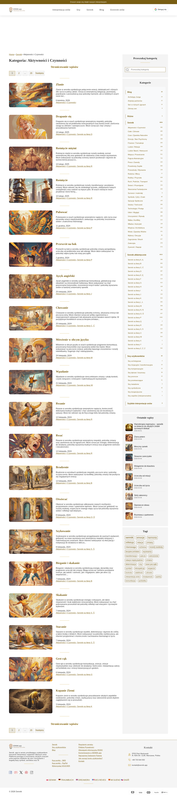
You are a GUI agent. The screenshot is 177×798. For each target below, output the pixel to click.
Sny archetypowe (145, 361)
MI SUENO (115, 780)
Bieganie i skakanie (68, 563)
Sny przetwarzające (145, 380)
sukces (143, 556)
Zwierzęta (145, 243)
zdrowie (149, 572)
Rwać (59, 435)
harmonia (152, 537)
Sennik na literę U (145, 333)
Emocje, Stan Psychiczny (145, 139)
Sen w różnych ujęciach (145, 105)
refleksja (130, 542)
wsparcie (151, 568)
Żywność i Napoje (145, 247)
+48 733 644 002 (138, 760)
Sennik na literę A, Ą (145, 260)
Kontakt (81, 761)
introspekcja (139, 568)
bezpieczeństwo (133, 552)
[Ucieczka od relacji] (129, 480)
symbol (128, 568)
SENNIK (52, 780)
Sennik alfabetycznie (145, 255)
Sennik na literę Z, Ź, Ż (145, 348)
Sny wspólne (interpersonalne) (145, 396)
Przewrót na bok (66, 244)
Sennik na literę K (84, 706)
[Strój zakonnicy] (129, 499)
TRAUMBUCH (67, 780)
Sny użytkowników (145, 356)
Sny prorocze (145, 376)
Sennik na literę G (84, 675)
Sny (78, 10)
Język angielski (65, 275)
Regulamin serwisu (86, 744)
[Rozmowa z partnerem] (129, 519)
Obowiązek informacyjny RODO (91, 750)
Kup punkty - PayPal (59, 763)
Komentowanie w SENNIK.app (90, 753)
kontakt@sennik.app (139, 765)
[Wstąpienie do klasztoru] (129, 470)
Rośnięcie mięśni (66, 148)
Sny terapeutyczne (145, 392)
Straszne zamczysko (143, 456)
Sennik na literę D (84, 134)
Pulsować (61, 212)
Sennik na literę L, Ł (145, 302)
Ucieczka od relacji (142, 476)
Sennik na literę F (145, 279)
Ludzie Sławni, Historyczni (145, 151)
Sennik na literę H (145, 287)
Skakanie (61, 594)
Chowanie (62, 307)
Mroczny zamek (141, 447)
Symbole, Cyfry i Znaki (145, 197)
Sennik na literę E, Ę (145, 275)
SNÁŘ (126, 780)
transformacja (131, 556)
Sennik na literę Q (145, 321)
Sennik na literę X (145, 341)
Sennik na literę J (84, 294)
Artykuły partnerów (145, 101)
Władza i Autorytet (145, 224)
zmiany (150, 542)
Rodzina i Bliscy (145, 174)
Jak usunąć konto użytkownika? (91, 758)
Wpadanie (62, 371)
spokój (158, 577)
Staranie (61, 626)
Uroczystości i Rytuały (145, 216)
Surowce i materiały (145, 193)
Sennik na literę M (84, 358)
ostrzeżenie (153, 556)
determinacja (131, 564)
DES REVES (100, 780)
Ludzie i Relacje (145, 147)
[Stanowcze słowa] (129, 509)
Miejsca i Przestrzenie (145, 155)
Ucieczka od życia (142, 486)
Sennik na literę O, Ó (86, 517)
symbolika (142, 581)
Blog (102, 10)
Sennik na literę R (84, 166)
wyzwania (147, 552)
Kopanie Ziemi (65, 690)
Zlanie (60, 84)
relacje (140, 542)
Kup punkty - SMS (59, 760)
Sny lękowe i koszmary (145, 373)
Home (11, 54)
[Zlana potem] (129, 441)
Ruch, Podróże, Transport (145, 182)
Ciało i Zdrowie (145, 131)
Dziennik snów (117, 10)
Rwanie (60, 403)
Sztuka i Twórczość (145, 205)
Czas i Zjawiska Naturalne (145, 135)
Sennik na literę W (85, 385)
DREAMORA (84, 780)
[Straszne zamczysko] (129, 460)
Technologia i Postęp (145, 208)
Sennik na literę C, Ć (86, 326)
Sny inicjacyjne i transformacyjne (145, 365)
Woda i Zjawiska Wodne (145, 232)
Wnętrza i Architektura (145, 228)
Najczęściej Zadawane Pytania (90, 756)
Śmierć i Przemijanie (145, 185)
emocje (140, 537)
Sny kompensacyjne (145, 369)
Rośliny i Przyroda (145, 178)
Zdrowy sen (145, 109)
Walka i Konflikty (145, 220)
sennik (129, 537)
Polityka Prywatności (86, 747)
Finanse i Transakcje (145, 143)
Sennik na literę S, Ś (86, 549)
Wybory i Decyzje (145, 235)
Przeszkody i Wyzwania (145, 170)
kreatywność (148, 577)
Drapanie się (63, 116)
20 (31, 73)
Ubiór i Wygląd (145, 212)
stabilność (139, 572)
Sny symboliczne (145, 388)
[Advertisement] (88, 34)
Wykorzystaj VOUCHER (61, 766)
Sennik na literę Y (145, 345)
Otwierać (61, 499)
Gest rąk (61, 658)
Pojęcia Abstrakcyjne (145, 158)
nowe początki (151, 564)
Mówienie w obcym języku (72, 339)
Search (127, 69)
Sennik (90, 10)
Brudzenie (62, 467)
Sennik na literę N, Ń (145, 310)
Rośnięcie (62, 180)
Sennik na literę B (84, 483)
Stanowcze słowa (141, 505)
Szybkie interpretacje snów (145, 403)
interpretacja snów (133, 577)
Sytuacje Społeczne (145, 201)
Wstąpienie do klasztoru (144, 466)
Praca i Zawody (145, 162)
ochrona (142, 547)
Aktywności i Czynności (66, 103)
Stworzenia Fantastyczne (145, 189)
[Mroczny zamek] (129, 450)
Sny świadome (145, 384)
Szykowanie (63, 531)
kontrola (129, 572)
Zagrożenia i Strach (145, 239)
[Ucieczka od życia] (129, 490)
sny (140, 564)
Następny (40, 73)
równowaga (131, 547)
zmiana (149, 560)
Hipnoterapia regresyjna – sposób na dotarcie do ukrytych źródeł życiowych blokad (148, 426)
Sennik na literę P (84, 228)
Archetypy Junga (145, 97)
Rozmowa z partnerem (143, 515)
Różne (145, 116)
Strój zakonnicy (140, 495)
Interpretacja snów (61, 10)
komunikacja (130, 581)
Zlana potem (139, 437)
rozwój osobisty (156, 547)
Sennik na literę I (145, 291)
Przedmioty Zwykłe (145, 166)
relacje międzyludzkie (134, 560)
